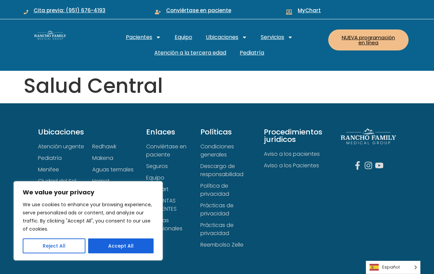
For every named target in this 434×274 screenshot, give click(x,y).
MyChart (309, 10)
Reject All (54, 246)
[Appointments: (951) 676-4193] (26, 12)
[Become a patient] (158, 12)
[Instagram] (368, 165)
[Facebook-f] (357, 165)
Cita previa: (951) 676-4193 (69, 10)
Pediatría (252, 53)
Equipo (183, 37)
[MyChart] (289, 12)
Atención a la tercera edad (190, 53)
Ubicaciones (222, 37)
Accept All (121, 246)
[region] (88, 220)
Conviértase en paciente (198, 10)
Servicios (272, 37)
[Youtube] (379, 165)
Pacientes (139, 37)
